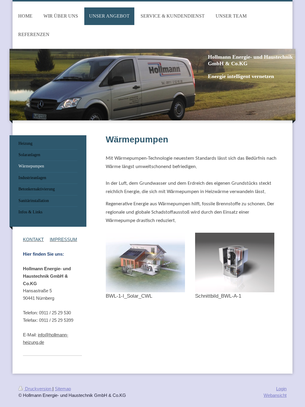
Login (281, 388)
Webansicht (275, 395)
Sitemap (63, 388)
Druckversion (38, 388)
